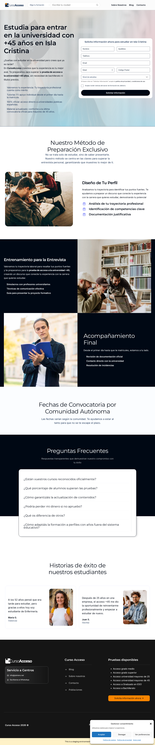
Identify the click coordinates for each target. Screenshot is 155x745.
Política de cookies (109, 740)
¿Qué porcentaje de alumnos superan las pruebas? (60, 488)
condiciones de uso (138, 81)
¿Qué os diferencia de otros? (44, 515)
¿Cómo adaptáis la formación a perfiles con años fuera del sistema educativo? (71, 526)
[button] (151, 724)
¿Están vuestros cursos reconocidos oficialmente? (60, 479)
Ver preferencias (142, 734)
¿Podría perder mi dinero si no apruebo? (53, 506)
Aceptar (101, 734)
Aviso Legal (137, 740)
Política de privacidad (124, 740)
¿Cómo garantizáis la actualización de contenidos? (60, 497)
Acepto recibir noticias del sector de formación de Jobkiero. (105, 85)
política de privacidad (123, 81)
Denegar (122, 734)
